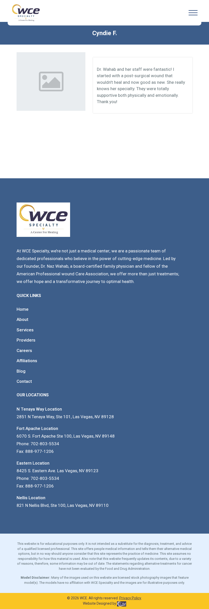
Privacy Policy (130, 598)
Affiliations (27, 360)
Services (25, 329)
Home (23, 309)
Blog (21, 371)
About (22, 319)
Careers (24, 350)
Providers (26, 340)
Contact (24, 381)
